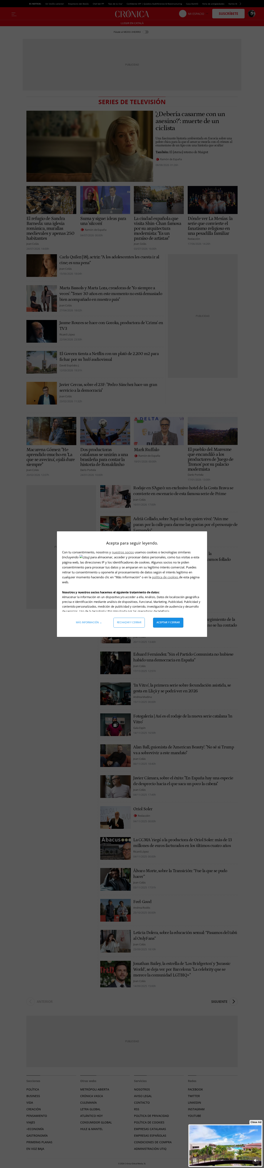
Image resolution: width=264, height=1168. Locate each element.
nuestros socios (123, 552)
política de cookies (165, 577)
